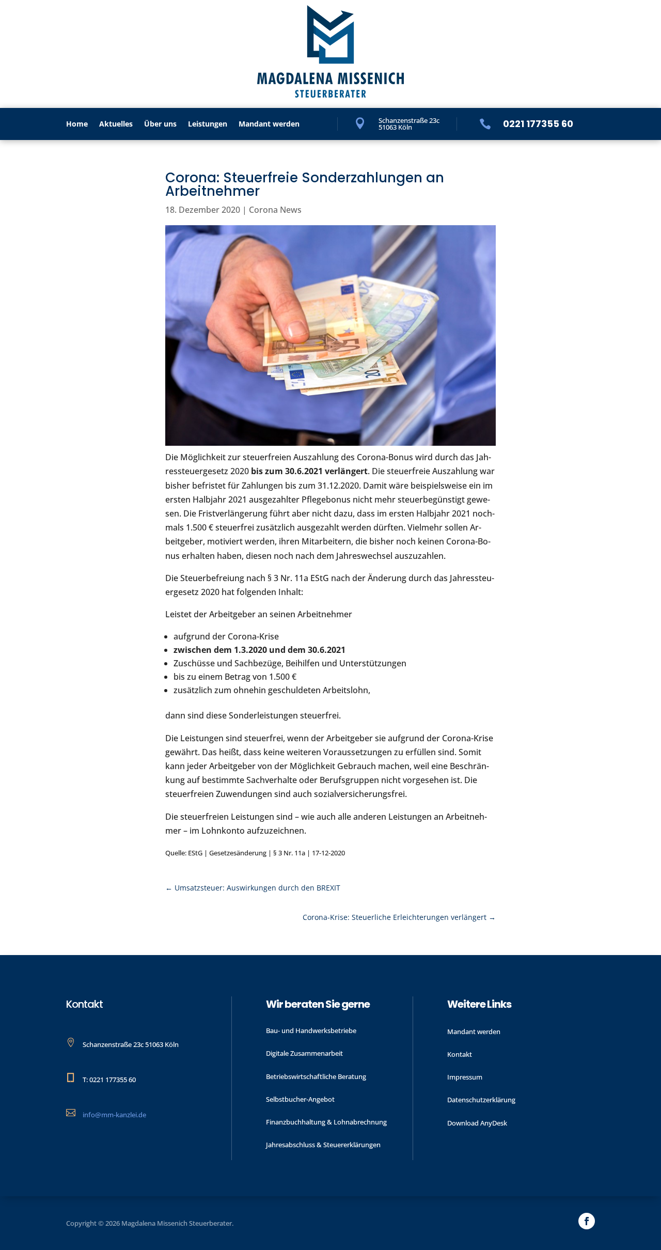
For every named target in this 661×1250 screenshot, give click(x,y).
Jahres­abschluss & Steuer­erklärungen (323, 1144)
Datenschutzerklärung (481, 1099)
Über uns (160, 124)
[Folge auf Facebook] (586, 1221)
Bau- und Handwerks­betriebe (311, 1030)
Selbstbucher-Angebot (300, 1099)
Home (77, 124)
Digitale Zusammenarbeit (304, 1053)
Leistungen (207, 124)
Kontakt (459, 1054)
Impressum (464, 1077)
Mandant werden (269, 124)
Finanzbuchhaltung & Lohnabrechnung (326, 1122)
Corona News (275, 209)
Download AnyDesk (477, 1123)
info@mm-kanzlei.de (114, 1114)
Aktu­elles (116, 124)
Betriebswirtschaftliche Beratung (316, 1076)
